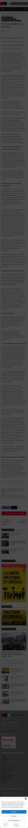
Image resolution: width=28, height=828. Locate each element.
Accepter (14, 812)
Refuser (14, 816)
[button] (25, 799)
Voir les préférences (14, 820)
